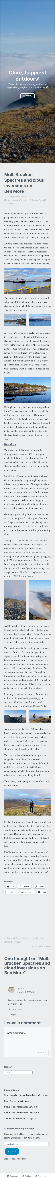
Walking (22, 200)
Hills (8, 200)
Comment (41, 1052)
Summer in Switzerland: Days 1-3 (20, 1118)
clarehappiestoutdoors (17, 196)
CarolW (21, 988)
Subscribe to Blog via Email (19, 1128)
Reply (13, 1014)
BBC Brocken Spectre (23, 576)
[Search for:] (18, 1072)
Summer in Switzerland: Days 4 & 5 (22, 1112)
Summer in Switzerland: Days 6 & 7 (22, 1106)
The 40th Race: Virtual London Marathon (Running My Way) (24, 940)
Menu (28, 95)
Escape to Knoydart (39, 947)
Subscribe (12, 1151)
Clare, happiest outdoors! (27, 75)
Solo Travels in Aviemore (16, 1101)
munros (14, 200)
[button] (15, 320)
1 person (19, 1009)
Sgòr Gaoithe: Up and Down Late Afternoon (26, 1095)
